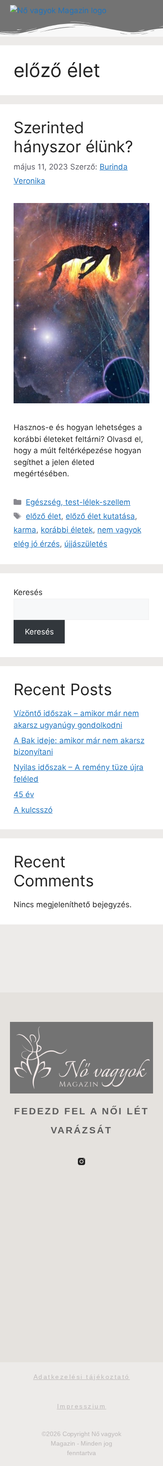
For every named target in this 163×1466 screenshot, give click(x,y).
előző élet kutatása (100, 516)
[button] (144, 10)
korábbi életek (67, 529)
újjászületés (85, 543)
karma (25, 529)
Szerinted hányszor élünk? (73, 137)
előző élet (43, 516)
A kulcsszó (33, 809)
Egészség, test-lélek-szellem (78, 502)
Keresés (28, 592)
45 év (24, 794)
